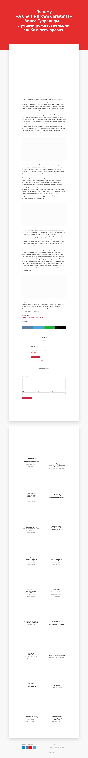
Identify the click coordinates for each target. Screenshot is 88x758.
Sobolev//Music (34, 352)
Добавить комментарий (31, 501)
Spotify (30, 317)
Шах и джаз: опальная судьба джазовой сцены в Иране (56, 496)
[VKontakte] (27, 747)
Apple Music (25, 317)
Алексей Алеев (29, 562)
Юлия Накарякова (29, 499)
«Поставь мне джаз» (68, 3)
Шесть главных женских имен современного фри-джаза (31, 496)
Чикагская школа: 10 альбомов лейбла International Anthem (57, 528)
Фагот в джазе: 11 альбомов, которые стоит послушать (56, 623)
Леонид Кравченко (54, 687)
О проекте (78, 3)
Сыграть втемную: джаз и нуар (56, 684)
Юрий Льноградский (56, 592)
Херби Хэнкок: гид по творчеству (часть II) (56, 559)
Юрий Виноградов (29, 624)
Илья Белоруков (51, 468)
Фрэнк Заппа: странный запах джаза (56, 590)
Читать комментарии (30, 466)
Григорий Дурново (29, 464)
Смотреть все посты (35, 357)
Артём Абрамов (29, 530)
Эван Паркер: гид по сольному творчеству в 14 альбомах (57, 465)
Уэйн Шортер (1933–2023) (31, 653)
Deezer (33, 317)
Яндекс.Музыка (39, 317)
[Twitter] (34, 747)
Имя (23, 391)
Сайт (52, 391)
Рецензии (28, 3)
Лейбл (21, 3)
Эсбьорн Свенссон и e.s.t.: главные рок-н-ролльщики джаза (31, 460)
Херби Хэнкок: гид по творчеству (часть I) (31, 591)
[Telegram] (23, 747)
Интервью (41, 3)
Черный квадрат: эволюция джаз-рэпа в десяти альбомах (31, 559)
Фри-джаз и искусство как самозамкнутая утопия (31, 621)
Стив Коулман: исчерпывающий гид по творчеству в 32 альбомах (56, 717)
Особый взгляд (56, 3)
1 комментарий (61, 468)
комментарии (25, 376)
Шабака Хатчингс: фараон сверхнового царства (31, 528)
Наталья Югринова (54, 499)
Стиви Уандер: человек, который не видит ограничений (31, 716)
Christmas (25, 321)
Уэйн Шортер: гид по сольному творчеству (57, 654)
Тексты (34, 3)
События (47, 3)
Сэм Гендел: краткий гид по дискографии (31, 685)
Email (38, 391)
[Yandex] (30, 747)
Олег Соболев (54, 562)
